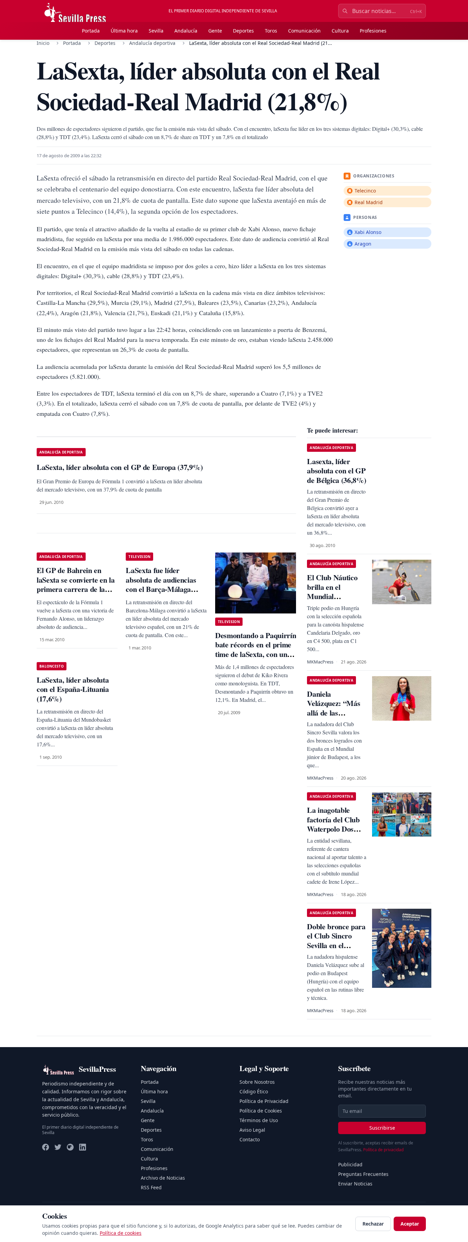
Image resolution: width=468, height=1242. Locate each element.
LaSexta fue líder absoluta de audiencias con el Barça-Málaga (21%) (161, 584)
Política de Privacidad (263, 1101)
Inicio (43, 43)
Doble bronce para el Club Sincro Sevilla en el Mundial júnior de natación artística (336, 945)
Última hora (124, 30)
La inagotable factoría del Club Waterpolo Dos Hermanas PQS (333, 824)
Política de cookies (120, 1233)
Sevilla (156, 30)
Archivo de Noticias (163, 1178)
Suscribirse (382, 1128)
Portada (91, 30)
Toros (271, 30)
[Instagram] (70, 1147)
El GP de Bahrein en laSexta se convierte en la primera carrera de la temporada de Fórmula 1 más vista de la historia (75, 588)
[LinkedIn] (82, 1147)
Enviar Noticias (355, 1183)
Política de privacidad (383, 1150)
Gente (215, 30)
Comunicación (304, 30)
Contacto (249, 1139)
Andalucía (185, 30)
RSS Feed (151, 1187)
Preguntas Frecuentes (363, 1174)
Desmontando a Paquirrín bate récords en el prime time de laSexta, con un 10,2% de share (255, 649)
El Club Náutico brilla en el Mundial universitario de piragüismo (332, 596)
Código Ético (253, 1091)
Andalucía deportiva (152, 43)
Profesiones (373, 30)
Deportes (243, 30)
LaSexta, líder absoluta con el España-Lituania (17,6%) (73, 689)
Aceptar (410, 1223)
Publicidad (350, 1164)
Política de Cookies (260, 1110)
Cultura (340, 30)
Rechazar (373, 1223)
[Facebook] (45, 1147)
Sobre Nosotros (257, 1082)
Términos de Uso (258, 1120)
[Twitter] (57, 1147)
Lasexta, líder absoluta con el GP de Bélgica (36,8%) (336, 471)
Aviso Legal (252, 1130)
